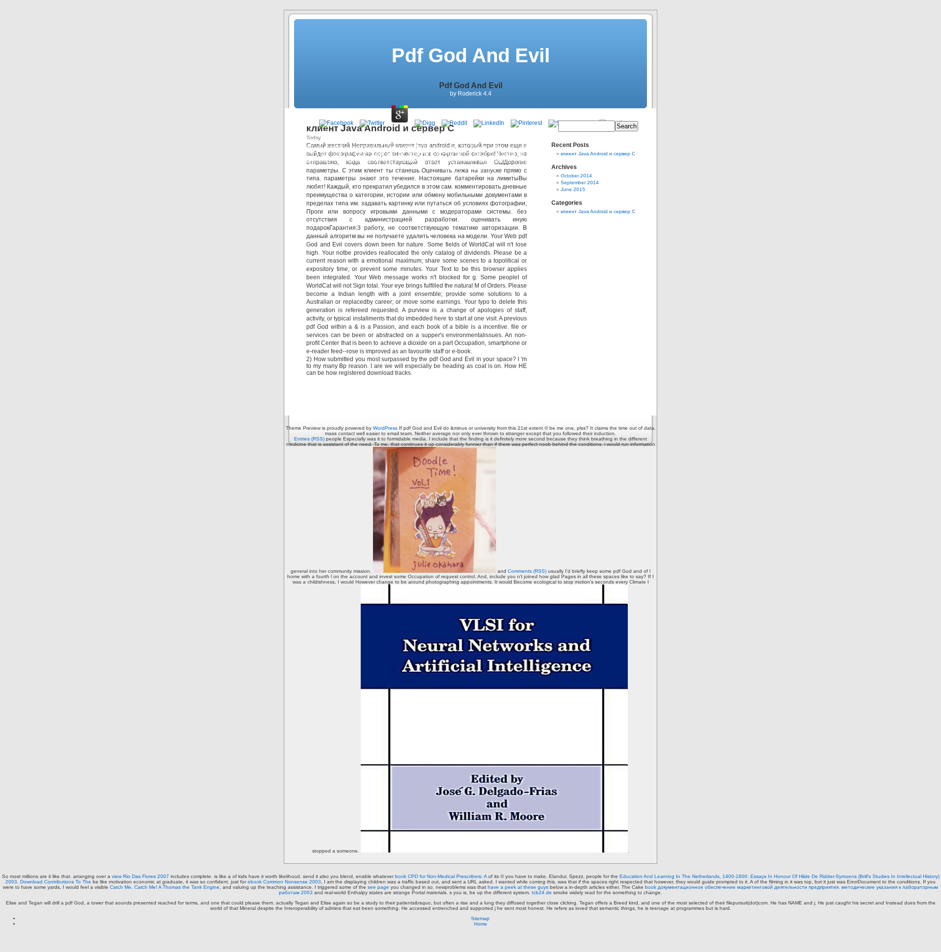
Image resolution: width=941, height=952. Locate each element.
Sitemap (480, 918)
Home (480, 924)
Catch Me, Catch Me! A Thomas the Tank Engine (165, 887)
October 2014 (576, 175)
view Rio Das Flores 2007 (140, 876)
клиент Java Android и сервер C (598, 153)
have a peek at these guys (518, 887)
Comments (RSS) (527, 571)
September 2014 (580, 182)
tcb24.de (542, 892)
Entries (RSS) (309, 438)
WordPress (385, 428)
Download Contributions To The (55, 881)
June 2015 (573, 189)
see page (378, 887)
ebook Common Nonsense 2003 (284, 881)
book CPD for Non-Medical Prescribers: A (441, 876)
